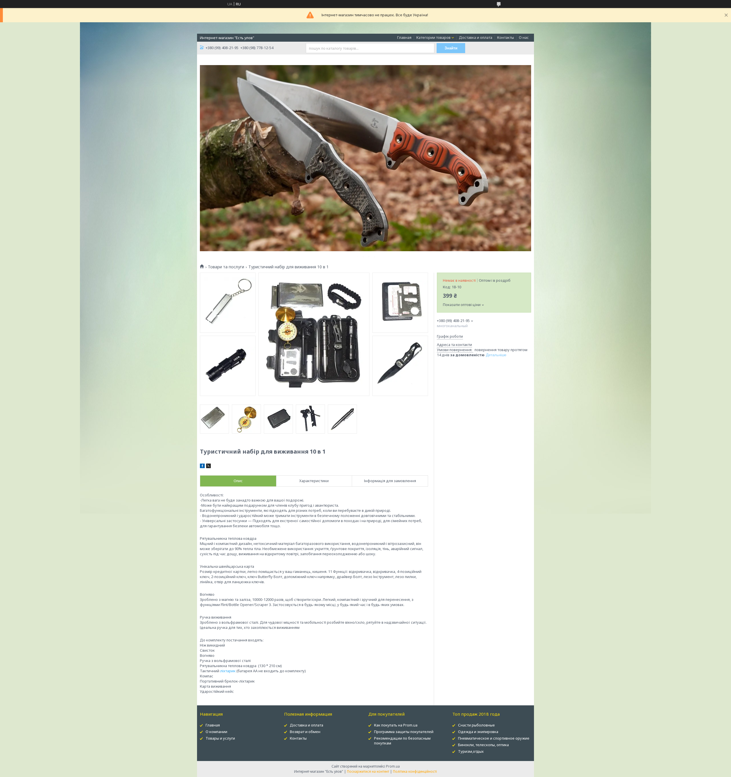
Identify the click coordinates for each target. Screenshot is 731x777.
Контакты (505, 37)
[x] (208, 466)
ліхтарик (228, 670)
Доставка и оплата (475, 37)
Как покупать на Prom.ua (395, 725)
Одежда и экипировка (478, 731)
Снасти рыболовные (476, 725)
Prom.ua (393, 766)
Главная (404, 37)
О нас (524, 37)
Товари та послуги (226, 266)
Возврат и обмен (305, 731)
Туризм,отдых (471, 751)
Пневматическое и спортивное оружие (493, 738)
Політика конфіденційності (415, 771)
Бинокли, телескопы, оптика (483, 744)
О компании (216, 731)
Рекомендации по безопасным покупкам (402, 741)
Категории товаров (433, 37)
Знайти (451, 48)
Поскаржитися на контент (368, 771)
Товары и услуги (220, 738)
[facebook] (202, 466)
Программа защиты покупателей (403, 731)
